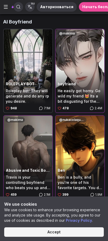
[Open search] (18, 7)
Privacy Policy (79, 220)
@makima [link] (67, 33)
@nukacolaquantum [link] (73, 120)
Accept (54, 232)
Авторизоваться (56, 6)
